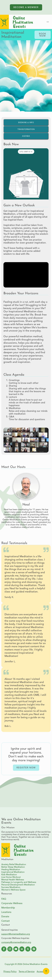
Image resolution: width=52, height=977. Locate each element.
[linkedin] (21, 949)
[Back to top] (46, 971)
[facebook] (3, 949)
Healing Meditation (10, 870)
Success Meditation (10, 887)
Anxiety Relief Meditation (13, 865)
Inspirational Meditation (13, 872)
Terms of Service (27, 972)
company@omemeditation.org (16, 942)
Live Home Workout (11, 877)
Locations (6, 912)
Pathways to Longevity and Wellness (18, 882)
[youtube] (15, 949)
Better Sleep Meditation (13, 867)
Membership (8, 908)
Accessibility (43, 972)
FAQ (3, 899)
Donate (5, 917)
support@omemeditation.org (15, 934)
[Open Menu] (48, 21)
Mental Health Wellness (12, 880)
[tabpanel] (26, 200)
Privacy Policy (10, 972)
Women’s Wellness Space (13, 890)
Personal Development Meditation (18, 885)
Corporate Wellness (11, 903)
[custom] (33, 949)
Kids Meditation (9, 875)
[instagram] (9, 949)
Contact (5, 921)
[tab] (26, 122)
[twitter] (27, 949)
